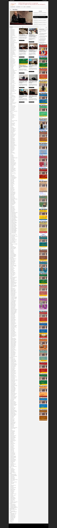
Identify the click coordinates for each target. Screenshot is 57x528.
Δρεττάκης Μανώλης (12, 99)
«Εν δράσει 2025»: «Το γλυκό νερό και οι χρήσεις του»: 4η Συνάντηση (23, 82)
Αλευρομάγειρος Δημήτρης (13, 47)
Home (10, 9)
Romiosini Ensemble (12, 436)
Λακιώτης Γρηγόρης (12, 181)
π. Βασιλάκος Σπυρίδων (12, 291)
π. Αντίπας (11, 287)
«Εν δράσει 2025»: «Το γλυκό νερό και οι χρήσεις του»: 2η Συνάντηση (23, 96)
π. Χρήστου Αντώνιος (12, 392)
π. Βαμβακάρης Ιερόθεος (13, 290)
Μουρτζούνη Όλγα (12, 252)
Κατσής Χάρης (11, 156)
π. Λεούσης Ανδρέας (12, 336)
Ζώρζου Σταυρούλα (12, 117)
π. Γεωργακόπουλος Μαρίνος (13, 298)
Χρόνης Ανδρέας (12, 518)
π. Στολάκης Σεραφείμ (12, 381)
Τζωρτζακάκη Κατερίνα (12, 469)
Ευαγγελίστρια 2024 (12, 33)
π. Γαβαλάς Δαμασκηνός (12, 295)
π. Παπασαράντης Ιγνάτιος (13, 363)
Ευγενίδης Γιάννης (12, 110)
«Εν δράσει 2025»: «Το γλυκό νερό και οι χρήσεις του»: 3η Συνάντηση (33, 82)
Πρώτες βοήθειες (12, 432)
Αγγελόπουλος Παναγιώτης (13, 40)
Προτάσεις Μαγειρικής (12, 430)
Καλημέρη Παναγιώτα (12, 131)
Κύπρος (11, 174)
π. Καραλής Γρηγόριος (12, 320)
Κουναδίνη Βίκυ (12, 171)
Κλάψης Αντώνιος (12, 158)
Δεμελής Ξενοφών (12, 88)
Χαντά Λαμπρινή (12, 492)
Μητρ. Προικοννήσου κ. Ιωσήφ (13, 234)
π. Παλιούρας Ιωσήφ (12, 355)
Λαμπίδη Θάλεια (12, 182)
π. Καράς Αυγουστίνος (12, 321)
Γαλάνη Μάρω (11, 67)
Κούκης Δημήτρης (12, 165)
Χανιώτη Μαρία (11, 496)
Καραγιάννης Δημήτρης (12, 140)
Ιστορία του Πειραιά (12, 129)
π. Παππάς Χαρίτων (12, 362)
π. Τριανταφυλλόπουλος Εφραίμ (13, 385)
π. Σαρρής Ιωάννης (12, 374)
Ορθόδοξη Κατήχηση (12, 278)
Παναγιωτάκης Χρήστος (12, 401)
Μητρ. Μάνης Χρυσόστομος (13, 227)
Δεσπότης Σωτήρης (12, 89)
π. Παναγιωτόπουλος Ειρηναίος (13, 356)
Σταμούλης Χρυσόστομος (13, 459)
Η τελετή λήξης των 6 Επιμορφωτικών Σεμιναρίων (23, 35)
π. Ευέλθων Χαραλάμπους (13, 305)
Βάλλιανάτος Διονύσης (12, 59)
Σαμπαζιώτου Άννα (12, 438)
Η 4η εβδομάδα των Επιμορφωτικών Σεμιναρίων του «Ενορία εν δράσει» (23, 51)
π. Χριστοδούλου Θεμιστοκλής (13, 393)
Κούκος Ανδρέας (12, 167)
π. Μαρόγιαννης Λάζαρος (13, 343)
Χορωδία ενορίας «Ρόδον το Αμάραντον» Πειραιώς (13, 508)
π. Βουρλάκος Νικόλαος (12, 294)
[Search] (46, 27)
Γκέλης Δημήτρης (12, 78)
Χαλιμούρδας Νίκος (12, 491)
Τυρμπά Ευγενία (12, 483)
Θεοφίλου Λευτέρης (12, 124)
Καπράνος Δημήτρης (12, 139)
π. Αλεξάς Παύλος (12, 284)
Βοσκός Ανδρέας (12, 66)
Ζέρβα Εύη (11, 113)
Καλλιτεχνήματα (12, 132)
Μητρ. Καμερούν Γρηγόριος (13, 224)
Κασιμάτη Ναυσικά (12, 152)
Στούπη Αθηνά (11, 462)
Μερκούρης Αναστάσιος (12, 209)
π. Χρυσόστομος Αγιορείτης (13, 397)
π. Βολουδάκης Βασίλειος (13, 293)
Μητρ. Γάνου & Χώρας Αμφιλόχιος (13, 217)
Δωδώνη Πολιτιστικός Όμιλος (13, 102)
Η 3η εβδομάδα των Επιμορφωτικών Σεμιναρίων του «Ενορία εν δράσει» (33, 51)
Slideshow (11, 28)
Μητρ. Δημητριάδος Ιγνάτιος (13, 219)
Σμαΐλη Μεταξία (12, 447)
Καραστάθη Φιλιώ (12, 146)
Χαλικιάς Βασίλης (12, 490)
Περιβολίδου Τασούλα (12, 423)
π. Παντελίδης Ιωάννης (12, 359)
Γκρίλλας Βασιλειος (12, 82)
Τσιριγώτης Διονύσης (12, 480)
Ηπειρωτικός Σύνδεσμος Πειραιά (13, 120)
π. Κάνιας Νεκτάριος (12, 324)
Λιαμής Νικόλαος (12, 185)
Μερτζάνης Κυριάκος (12, 208)
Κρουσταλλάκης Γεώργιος (13, 173)
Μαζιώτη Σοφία (11, 188)
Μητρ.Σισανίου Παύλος (12, 237)
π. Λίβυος (11, 337)
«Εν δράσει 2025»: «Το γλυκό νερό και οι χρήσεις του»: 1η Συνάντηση (33, 96)
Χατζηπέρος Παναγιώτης (12, 498)
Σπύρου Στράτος (12, 455)
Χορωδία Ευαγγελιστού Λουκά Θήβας (13, 509)
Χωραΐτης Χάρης (12, 519)
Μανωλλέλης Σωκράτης (12, 193)
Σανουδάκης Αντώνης (12, 439)
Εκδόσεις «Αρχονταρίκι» (12, 105)
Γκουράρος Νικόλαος (12, 81)
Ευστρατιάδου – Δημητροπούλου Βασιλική (13, 111)
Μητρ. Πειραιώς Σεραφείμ (13, 232)
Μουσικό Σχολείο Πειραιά (13, 256)
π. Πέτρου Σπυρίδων (12, 367)
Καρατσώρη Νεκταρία (12, 148)
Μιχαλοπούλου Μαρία (12, 248)
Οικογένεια (11, 276)
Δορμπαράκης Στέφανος (12, 96)
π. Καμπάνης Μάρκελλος (13, 317)
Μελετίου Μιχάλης (12, 204)
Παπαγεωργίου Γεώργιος (13, 407)
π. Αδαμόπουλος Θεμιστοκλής (13, 280)
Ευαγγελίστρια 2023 (12, 32)
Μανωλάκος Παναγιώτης (12, 192)
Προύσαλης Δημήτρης (12, 431)
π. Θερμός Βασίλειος (12, 314)
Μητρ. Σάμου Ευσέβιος (12, 235)
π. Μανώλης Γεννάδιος (12, 340)
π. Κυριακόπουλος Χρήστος (13, 332)
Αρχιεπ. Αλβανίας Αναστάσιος (13, 56)
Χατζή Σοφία (11, 494)
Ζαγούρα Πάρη (11, 112)
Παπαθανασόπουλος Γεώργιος (13, 411)
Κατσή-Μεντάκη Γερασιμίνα (13, 163)
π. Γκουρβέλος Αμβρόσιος (13, 301)
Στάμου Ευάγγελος (12, 458)
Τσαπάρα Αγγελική (12, 476)
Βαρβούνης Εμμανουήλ (12, 62)
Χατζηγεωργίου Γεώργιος (13, 495)
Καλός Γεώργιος (12, 133)
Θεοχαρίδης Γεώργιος (12, 125)
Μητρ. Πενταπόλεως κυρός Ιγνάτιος (13, 233)
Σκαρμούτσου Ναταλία (12, 443)
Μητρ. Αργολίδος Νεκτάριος (13, 213)
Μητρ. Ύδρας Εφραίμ (12, 238)
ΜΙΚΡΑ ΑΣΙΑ (11, 244)
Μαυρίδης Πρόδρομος (12, 200)
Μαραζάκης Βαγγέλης (12, 194)
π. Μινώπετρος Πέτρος (12, 349)
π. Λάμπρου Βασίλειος (12, 333)
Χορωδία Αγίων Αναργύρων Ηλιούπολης (13, 503)
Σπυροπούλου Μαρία (12, 453)
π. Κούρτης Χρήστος (12, 328)
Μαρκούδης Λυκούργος (12, 198)
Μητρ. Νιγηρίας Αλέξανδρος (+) (13, 230)
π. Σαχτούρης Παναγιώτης (13, 375)
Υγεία (10, 484)
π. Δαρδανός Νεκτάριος (12, 302)
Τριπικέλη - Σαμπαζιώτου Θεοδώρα (13, 473)
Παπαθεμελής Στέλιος (12, 412)
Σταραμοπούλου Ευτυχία (13, 457)
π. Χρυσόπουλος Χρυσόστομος (13, 396)
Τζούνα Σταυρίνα (12, 468)
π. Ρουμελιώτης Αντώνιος (13, 373)
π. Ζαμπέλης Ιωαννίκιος (12, 306)
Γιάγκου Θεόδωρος (12, 75)
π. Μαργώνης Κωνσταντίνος (13, 341)
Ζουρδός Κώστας (12, 116)
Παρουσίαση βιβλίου (12, 420)
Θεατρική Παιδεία (12, 121)
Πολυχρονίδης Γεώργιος (12, 428)
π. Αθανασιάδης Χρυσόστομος (13, 282)
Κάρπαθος (11, 151)
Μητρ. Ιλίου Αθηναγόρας (12, 223)
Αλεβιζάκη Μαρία (12, 44)
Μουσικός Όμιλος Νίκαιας (13, 254)
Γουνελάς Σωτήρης (12, 84)
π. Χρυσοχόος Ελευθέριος (13, 398)
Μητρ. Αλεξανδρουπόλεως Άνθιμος (14, 212)
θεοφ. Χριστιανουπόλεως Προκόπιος (13, 242)
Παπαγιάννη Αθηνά (12, 409)
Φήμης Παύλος (11, 486)
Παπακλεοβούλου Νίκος (12, 413)
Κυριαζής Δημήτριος (12, 175)
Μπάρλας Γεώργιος (12, 259)
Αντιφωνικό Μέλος (12, 51)
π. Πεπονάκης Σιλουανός (13, 365)
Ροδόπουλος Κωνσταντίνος (13, 435)
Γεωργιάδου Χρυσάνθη (12, 73)
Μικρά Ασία (11, 245)
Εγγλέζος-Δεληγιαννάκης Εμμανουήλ (12, 103)
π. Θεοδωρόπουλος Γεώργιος (13, 310)
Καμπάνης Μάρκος (12, 136)
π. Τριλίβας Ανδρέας (12, 386)
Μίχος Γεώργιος (12, 249)
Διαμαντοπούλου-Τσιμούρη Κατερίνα (13, 93)
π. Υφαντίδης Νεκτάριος (12, 389)
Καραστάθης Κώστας (12, 147)
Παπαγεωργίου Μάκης (12, 408)
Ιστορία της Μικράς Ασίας (13, 128)
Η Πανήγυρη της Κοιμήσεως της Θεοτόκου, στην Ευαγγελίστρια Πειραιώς (43, 31)
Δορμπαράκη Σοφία (12, 95)
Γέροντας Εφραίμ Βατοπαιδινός (13, 70)
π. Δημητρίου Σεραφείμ (12, 303)
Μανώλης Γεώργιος (12, 190)
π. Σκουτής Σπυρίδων (12, 378)
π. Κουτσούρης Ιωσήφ (12, 329)
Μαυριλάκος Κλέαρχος (12, 201)
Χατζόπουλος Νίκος (12, 499)
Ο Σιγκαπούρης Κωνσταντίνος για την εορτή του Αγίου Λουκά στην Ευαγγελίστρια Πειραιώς (43, 34)
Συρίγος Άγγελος (12, 463)
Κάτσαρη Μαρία (12, 155)
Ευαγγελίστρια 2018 (12, 29)
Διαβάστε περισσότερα (21, 40)
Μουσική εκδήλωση (12, 253)
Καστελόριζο (11, 154)
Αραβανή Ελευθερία (12, 52)
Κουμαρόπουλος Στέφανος (13, 170)
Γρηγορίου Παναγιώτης (12, 85)
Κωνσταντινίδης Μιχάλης (12, 178)
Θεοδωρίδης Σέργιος (12, 123)
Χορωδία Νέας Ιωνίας (12, 515)
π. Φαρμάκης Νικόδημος (12, 390)
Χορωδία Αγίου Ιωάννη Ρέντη (13, 506)
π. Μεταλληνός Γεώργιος (13, 347)
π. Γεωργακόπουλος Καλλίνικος (13, 297)
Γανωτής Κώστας (12, 69)
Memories (11, 205)
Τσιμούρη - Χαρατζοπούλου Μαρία (13, 479)
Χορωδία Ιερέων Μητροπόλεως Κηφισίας (13, 512)
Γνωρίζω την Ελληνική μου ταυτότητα (13, 83)
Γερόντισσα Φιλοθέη (12, 71)
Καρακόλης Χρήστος (12, 143)
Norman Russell (12, 271)
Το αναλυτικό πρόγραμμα (42, 130)
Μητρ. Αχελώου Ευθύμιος (13, 215)
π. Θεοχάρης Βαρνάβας (12, 313)
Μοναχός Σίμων (12, 250)
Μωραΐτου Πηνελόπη (12, 268)
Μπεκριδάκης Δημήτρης (12, 261)
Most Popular (30, 11)
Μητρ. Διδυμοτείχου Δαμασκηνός (13, 220)
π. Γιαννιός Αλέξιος (12, 299)
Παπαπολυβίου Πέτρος (12, 415)
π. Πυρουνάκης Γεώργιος (13, 371)
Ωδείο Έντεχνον (12, 520)
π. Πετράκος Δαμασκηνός (13, 366)
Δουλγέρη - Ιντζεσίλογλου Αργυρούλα (13, 97)
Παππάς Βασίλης (12, 417)
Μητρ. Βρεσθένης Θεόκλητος (13, 216)
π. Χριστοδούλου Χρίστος (13, 394)
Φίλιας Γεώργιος (12, 488)
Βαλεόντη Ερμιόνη (12, 58)
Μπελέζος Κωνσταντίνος (12, 260)
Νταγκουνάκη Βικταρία (12, 272)
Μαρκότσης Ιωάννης (12, 196)
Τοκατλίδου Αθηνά (12, 470)
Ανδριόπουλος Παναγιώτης (13, 50)
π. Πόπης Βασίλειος (12, 369)
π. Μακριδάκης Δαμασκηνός (13, 339)
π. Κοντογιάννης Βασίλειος (13, 326)
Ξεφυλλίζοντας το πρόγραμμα (43, 233)
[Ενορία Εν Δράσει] (28, 3)
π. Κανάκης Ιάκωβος (12, 318)
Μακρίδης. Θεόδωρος (12, 189)
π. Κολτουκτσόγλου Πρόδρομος (13, 325)
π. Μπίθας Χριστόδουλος (13, 352)
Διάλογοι (11, 92)
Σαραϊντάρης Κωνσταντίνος (13, 440)
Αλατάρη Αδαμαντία (12, 43)
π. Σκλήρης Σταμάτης (12, 377)
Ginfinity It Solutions (19, 525)
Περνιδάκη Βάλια (12, 424)
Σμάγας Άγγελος (12, 446)
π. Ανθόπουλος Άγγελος (12, 286)
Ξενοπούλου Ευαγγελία (12, 274)
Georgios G (37, 13)
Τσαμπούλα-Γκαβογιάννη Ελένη (13, 475)
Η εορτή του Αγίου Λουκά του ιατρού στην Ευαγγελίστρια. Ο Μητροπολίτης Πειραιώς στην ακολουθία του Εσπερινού (42, 39)
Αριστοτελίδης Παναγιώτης (13, 54)
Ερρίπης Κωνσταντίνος (12, 109)
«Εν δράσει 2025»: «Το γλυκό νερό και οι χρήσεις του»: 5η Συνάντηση (33, 66)
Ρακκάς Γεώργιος (12, 434)
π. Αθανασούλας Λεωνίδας (13, 283)
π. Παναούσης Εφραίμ (12, 358)
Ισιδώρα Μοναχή (12, 127)
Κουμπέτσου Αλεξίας (12, 169)
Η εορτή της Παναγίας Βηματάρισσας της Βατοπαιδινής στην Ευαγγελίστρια (42, 43)
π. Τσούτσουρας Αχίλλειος (13, 388)
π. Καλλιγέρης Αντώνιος (12, 316)
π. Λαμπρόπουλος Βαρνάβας (13, 335)
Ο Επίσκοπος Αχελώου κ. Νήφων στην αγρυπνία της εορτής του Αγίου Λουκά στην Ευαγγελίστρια (43, 37)
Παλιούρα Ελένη (12, 400)
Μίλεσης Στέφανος (12, 246)
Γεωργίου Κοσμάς (12, 74)
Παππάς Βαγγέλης (12, 416)
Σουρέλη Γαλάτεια (12, 450)
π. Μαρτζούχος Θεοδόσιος (13, 344)
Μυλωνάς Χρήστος (12, 267)
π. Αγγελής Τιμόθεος (12, 279)
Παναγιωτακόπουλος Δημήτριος (13, 404)
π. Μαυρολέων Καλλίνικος (13, 345)
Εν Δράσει (11, 36)
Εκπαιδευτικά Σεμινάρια (12, 35)
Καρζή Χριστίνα (12, 150)
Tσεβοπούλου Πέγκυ (12, 477)
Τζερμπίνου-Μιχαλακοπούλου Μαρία (13, 466)
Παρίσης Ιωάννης (12, 419)
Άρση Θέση (11, 55)
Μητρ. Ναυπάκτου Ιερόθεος (13, 231)
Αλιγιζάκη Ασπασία (12, 48)
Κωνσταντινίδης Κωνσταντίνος (13, 177)
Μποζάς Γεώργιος (12, 264)
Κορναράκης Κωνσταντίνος (13, 162)
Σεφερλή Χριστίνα (12, 442)
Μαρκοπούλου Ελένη (12, 197)
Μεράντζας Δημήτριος (12, 207)
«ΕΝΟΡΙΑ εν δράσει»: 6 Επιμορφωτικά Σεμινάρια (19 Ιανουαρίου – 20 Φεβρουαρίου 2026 (23, 66)
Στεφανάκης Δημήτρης (12, 461)
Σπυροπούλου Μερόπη (12, 454)
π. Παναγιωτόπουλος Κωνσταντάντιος (12, 357)
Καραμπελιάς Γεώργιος (12, 144)
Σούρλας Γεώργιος (12, 451)
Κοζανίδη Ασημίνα (12, 159)
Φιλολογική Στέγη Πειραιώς (13, 487)
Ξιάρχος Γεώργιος (12, 275)
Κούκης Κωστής (12, 166)
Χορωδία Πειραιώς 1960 (12, 516)
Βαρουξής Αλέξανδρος (12, 63)
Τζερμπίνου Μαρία (12, 465)
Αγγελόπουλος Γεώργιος (12, 39)
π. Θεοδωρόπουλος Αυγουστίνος (13, 309)
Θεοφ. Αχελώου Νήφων (12, 241)
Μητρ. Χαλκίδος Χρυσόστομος (13, 239)
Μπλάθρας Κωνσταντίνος (13, 263)
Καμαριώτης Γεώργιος (12, 135)
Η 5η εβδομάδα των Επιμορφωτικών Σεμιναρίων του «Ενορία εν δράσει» (33, 36)
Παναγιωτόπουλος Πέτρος (13, 405)
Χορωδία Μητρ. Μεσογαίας (13, 514)
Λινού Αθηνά (11, 186)
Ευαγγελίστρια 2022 (12, 31)
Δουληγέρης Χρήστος (12, 98)
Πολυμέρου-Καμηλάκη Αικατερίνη (13, 427)
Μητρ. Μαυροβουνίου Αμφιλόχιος (13, 228)
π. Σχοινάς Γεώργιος (12, 382)
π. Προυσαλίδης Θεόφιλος (13, 370)
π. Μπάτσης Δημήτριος (12, 351)
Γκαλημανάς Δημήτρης (12, 77)
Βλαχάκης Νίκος (12, 65)
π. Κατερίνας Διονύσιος (12, 322)
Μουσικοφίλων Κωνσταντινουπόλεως (12, 257)
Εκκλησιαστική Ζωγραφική (13, 106)
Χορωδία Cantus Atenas (12, 505)
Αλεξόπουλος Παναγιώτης (13, 46)
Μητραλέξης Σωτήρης (12, 211)
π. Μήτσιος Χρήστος (12, 348)
